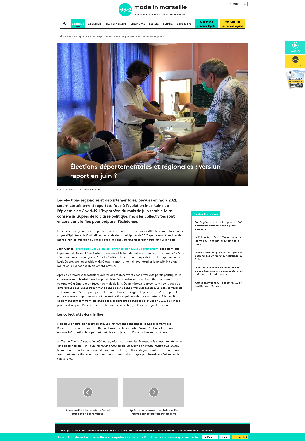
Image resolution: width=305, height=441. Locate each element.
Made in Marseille (97, 430)
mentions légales (145, 430)
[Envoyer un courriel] (75, 189)
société (154, 24)
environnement (116, 24)
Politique (78, 24)
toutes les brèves (206, 214)
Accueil (66, 36)
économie (94, 24)
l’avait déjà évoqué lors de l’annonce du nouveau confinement (116, 248)
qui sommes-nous (188, 430)
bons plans (184, 24)
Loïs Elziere (67, 189)
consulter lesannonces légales (232, 24)
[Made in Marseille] (152, 9)
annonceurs (208, 430)
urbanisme (137, 24)
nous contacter (166, 430)
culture (168, 24)
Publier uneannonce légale (206, 24)
